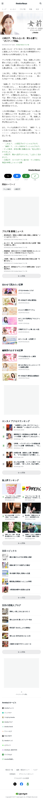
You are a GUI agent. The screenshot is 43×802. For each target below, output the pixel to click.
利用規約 (12, 774)
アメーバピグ (8, 731)
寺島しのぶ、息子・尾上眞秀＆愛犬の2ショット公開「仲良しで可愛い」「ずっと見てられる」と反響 (12, 537)
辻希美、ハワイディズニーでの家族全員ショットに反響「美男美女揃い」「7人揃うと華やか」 (27, 445)
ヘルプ (35, 770)
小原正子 (17, 189)
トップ (4, 9)
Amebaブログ (8, 722)
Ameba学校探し (9, 759)
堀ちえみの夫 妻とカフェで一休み (21, 620)
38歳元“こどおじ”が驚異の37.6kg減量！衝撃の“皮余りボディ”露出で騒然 (33, 536)
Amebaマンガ (8, 740)
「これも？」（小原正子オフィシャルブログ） (21, 143)
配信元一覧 (9, 770)
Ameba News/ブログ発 (22, 45)
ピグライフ (7, 745)
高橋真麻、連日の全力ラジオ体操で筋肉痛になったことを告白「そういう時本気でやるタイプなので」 (22, 252)
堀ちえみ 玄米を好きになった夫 (20, 636)
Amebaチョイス (9, 708)
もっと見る (21, 276)
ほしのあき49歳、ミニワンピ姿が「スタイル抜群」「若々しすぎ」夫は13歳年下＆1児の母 (27, 464)
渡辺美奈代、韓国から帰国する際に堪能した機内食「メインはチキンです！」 (22, 236)
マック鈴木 (7, 189)
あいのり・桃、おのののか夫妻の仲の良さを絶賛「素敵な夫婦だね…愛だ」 (22, 244)
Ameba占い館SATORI (10, 750)
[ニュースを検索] (40, 3)
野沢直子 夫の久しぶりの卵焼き (20, 628)
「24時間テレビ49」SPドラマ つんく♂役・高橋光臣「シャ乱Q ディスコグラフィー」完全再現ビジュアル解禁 (27, 427)
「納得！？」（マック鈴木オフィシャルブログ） (22, 146)
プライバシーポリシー (26, 774)
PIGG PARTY (8, 736)
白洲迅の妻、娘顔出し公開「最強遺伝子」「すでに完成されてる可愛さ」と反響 (27, 455)
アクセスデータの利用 (21, 778)
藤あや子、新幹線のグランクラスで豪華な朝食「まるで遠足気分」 (22, 268)
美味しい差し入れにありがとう (20, 611)
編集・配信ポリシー (23, 770)
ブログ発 (22, 9)
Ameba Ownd (8, 727)
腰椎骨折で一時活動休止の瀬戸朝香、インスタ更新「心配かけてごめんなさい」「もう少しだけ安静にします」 (27, 436)
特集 (30, 9)
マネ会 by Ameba (9, 717)
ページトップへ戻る (21, 694)
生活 (37, 9)
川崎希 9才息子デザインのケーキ (20, 644)
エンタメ (13, 9)
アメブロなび (8, 754)
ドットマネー (8, 713)
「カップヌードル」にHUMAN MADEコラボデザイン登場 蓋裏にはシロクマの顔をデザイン (13, 498)
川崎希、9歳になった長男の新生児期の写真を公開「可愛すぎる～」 (22, 260)
